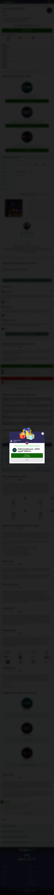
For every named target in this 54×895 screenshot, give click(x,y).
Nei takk (27, 459)
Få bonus (27, 455)
